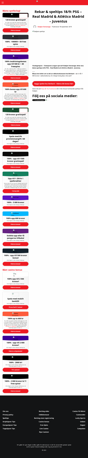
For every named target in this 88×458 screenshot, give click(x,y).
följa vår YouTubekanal (48, 89)
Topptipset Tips (9, 429)
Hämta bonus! (15, 30)
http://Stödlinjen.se (11, 74)
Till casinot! (15, 370)
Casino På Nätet (79, 411)
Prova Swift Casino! (15, 307)
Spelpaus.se (23, 25)
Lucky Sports (80, 418)
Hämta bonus (15, 125)
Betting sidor (44, 411)
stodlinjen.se (15, 98)
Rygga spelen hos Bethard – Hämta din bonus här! (53, 84)
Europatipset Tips (10, 425)
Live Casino (44, 429)
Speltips (6, 418)
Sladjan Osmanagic (44, 27)
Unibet (82, 422)
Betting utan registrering (44, 418)
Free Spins (44, 425)
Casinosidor (80, 415)
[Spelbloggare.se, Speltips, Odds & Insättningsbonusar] (44, 3)
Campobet (81, 429)
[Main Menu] (3, 2)
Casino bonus (44, 422)
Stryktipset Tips (9, 422)
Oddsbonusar (44, 415)
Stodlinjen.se (17, 25)
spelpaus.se (21, 98)
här (24, 99)
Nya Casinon (44, 432)
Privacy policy (8, 415)
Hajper (82, 425)
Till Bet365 (15, 191)
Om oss (6, 411)
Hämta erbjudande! (15, 351)
